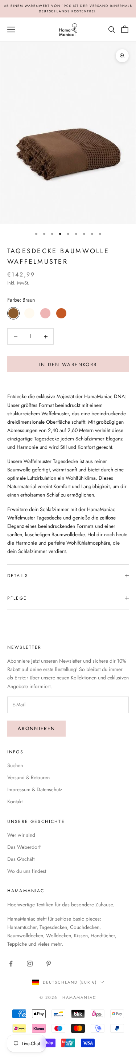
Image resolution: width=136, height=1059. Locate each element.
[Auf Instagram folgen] (29, 963)
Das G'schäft (20, 859)
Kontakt (14, 801)
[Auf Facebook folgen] (11, 963)
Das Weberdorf (24, 847)
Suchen (15, 765)
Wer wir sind (21, 835)
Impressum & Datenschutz (34, 789)
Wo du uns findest (26, 871)
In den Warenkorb (68, 364)
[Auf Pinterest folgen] (48, 963)
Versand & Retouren (28, 777)
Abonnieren (36, 728)
